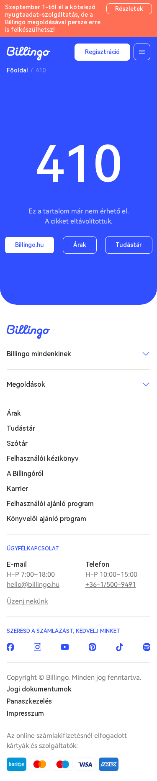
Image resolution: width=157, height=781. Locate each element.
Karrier (17, 489)
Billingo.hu (29, 244)
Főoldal (17, 70)
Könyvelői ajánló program (46, 519)
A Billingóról (25, 474)
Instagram (37, 647)
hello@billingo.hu (33, 584)
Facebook (10, 647)
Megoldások (26, 384)
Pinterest (92, 647)
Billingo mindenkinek (39, 354)
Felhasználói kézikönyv (43, 458)
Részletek (129, 8)
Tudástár (129, 244)
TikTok (119, 647)
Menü (142, 52)
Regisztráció (102, 52)
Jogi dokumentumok (39, 689)
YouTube (64, 647)
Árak (79, 244)
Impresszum (25, 713)
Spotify (146, 647)
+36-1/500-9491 (110, 584)
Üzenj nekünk (27, 601)
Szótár (17, 443)
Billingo (28, 53)
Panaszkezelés (29, 701)
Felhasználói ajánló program (50, 504)
